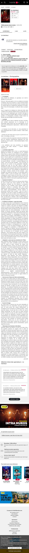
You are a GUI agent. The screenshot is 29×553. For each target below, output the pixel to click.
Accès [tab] (24, 31)
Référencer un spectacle (14, 530)
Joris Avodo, (8, 60)
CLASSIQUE (3, 49)
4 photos (16, 13)
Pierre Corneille (6, 54)
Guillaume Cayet (15, 55)
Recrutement (14, 513)
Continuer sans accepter (14, 551)
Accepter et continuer (14, 548)
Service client (15, 521)
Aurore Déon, (7, 58)
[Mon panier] (27, 3)
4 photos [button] (19, 88)
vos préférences (5, 544)
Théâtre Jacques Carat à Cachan (8, 25)
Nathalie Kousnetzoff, (16, 60)
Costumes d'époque (18, 49)
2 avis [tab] (16, 31)
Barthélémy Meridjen (6, 61)
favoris (15, 17)
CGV (9, 524)
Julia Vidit (10, 57)
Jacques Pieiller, (22, 58)
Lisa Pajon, (24, 60)
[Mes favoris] (24, 3)
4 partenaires (9, 542)
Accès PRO (14, 533)
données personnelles (16, 524)
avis (15, 15)
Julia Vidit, (9, 55)
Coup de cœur (10, 49)
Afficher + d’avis (14, 399)
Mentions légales (14, 515)
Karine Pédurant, (14, 58)
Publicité (14, 532)
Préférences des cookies (14, 525)
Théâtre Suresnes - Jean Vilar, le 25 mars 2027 (12, 435)
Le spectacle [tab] (6, 31)
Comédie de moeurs (5, 51)
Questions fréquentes (14, 523)
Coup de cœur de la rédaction (20, 43)
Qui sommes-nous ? (14, 512)
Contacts (14, 516)
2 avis (17, 11)
